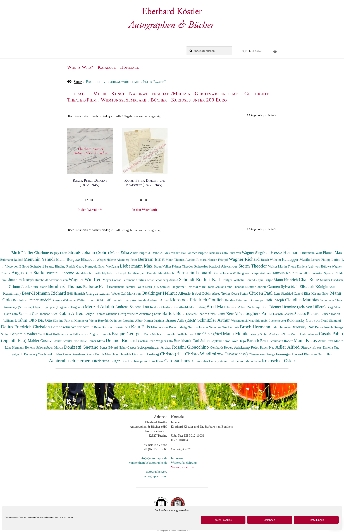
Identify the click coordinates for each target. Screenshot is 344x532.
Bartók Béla (174, 313)
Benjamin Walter (24, 334)
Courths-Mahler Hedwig (190, 307)
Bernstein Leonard (194, 272)
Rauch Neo (267, 347)
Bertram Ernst (152, 259)
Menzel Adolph (100, 306)
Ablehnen (269, 520)
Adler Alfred (288, 347)
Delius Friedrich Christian (26, 326)
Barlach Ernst (258, 340)
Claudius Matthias (302, 299)
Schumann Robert (281, 341)
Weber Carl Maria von (126, 293)
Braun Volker (163, 266)
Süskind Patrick (63, 320)
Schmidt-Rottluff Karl (200, 279)
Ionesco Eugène (198, 253)
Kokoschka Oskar (278, 360)
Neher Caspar (128, 347)
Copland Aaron (221, 341)
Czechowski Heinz (50, 354)
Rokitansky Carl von (304, 320)
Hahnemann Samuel (122, 287)
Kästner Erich (320, 293)
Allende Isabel (190, 293)
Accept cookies (223, 520)
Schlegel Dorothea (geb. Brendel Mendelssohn (145, 273)
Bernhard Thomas (65, 286)
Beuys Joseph (324, 327)
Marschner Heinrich (118, 354)
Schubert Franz (42, 266)
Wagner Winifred (86, 279)
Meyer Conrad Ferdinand (119, 280)
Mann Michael (153, 334)
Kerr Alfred (236, 313)
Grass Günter (217, 314)
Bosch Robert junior (135, 361)
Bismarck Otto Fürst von (225, 253)
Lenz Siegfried (284, 293)
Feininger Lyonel (290, 354)
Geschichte (256, 93)
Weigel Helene (107, 259)
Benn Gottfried (104, 327)
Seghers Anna (259, 313)
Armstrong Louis (150, 314)
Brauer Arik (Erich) (181, 320)
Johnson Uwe (49, 314)
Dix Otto (45, 320)
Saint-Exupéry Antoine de (130, 300)
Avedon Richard (196, 259)
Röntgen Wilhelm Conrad (239, 280)
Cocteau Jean (147, 341)
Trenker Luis (231, 327)
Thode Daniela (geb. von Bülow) (310, 266)
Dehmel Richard (122, 340)
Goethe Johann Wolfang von (231, 273)
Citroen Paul (261, 293)
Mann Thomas (175, 259)
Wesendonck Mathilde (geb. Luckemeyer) (259, 320)
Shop (78, 81)
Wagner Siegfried (256, 252)
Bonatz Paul (122, 327)
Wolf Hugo (239, 341)
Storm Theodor (253, 266)
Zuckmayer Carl (258, 307)
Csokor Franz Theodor (230, 287)
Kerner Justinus (154, 320)
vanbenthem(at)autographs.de (148, 462)
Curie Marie (39, 287)
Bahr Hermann (281, 327)
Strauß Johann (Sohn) (89, 252)
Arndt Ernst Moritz (330, 341)
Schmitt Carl (29, 313)
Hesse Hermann (286, 252)
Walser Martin (278, 266)
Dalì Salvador (309, 334)
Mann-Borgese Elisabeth (76, 259)
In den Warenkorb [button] (90, 210)
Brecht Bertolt (95, 354)
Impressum (178, 458)
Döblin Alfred (211, 293)
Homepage (129, 67)
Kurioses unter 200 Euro (199, 100)
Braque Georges (128, 333)
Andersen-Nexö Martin (284, 334)
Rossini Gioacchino (191, 347)
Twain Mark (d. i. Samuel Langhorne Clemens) (167, 287)
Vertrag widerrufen (183, 467)
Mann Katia (253, 361)
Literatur (78, 93)
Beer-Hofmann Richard (44, 293)
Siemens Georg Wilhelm (122, 314)
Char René (309, 279)
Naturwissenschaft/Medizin (159, 93)
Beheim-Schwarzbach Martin (44, 347)
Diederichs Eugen (106, 361)
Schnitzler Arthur (214, 320)
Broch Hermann (255, 326)
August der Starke (29, 272)
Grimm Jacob (20, 286)
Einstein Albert (237, 307)
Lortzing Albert (133, 320)
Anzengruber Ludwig (205, 361)
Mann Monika (237, 333)
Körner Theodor (183, 266)
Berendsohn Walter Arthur (72, 327)
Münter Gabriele (256, 287)
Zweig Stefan (260, 334)
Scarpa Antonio (260, 273)
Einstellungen (316, 520)
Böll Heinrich (76, 293)
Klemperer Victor (86, 320)
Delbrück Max (161, 253)
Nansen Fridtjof (218, 259)
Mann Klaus (306, 340)
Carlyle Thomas (95, 314)
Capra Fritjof (265, 280)
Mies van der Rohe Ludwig (169, 327)
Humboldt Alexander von (52, 280)
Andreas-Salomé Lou (132, 306)
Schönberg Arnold (166, 280)
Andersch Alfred (158, 300)
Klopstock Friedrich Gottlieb (197, 299)
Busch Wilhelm (271, 259)
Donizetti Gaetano (82, 347)
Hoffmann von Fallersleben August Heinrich (82, 334)
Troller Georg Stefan (235, 293)
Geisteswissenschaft (217, 93)
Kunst (118, 93)
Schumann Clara (331, 300)
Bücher (158, 100)
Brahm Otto (26, 320)
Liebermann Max (137, 266)
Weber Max (179, 253)
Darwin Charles (283, 314)
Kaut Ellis (141, 326)
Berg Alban (334, 307)
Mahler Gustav (40, 340)
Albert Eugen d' (140, 253)
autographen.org (156, 471)
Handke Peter (234, 300)
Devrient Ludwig (146, 354)
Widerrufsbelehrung (184, 462)
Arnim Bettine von (232, 361)
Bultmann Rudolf (12, 259)
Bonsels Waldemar (64, 300)
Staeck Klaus (312, 347)
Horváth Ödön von (110, 320)
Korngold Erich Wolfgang (102, 266)
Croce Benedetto (74, 354)
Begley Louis (59, 253)
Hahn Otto (11, 314)
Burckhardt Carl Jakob (192, 340)
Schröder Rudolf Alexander (216, 266)
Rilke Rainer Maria (93, 341)
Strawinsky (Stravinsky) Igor (22, 307)
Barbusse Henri (96, 286)
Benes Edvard (109, 347)
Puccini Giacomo (61, 273)
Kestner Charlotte (162, 307)
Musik (100, 93)
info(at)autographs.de (153, 458)
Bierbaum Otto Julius (318, 354)
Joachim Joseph (21, 279)
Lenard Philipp (321, 259)
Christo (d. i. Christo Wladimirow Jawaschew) (204, 353)
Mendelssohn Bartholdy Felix (95, 273)
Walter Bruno (86, 300)
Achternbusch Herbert (70, 360)
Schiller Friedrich (331, 280)
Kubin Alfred (71, 313)
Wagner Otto (165, 341)
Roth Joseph (274, 300)
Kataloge (107, 67)
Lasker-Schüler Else (66, 341)
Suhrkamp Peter (247, 347)
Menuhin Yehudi (40, 259)
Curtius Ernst (145, 280)
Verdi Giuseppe (253, 300)
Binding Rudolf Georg (70, 266)
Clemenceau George (262, 354)
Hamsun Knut (283, 273)
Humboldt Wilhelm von (179, 334)
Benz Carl (104, 300)
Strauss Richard (307, 313)
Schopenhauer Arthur (154, 347)
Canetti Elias (302, 293)
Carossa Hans (177, 360)
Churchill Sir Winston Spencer (315, 273)
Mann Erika (120, 252)
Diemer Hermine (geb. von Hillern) (298, 306)
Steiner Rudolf (39, 300)
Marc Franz (207, 287)
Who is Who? (80, 67)
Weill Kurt (45, 334)
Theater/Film (82, 100)
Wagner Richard (245, 259)
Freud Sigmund (331, 320)
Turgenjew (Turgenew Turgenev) (63, 307)
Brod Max (216, 306)
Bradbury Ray (303, 327)
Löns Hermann (15, 347)
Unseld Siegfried (209, 334)
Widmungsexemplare (123, 100)
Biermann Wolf (312, 253)
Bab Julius (20, 300)
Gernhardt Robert (222, 347)
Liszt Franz (156, 361)
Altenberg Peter (127, 259)
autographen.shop (155, 476)
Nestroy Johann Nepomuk (205, 327)
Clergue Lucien (98, 293)
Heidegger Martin (296, 259)
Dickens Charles (197, 314)
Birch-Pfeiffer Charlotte (30, 252)
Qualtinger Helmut (160, 293)
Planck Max (332, 252)
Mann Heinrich (286, 279)
